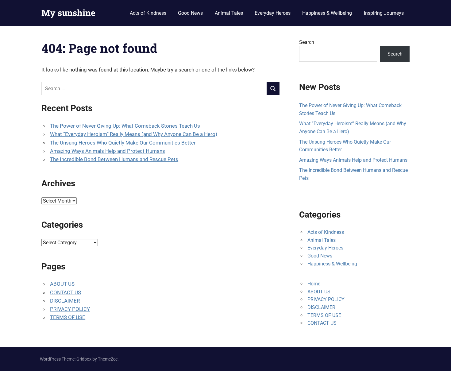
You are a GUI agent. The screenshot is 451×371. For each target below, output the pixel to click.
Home (313, 284)
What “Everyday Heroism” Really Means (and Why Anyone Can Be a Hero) (133, 134)
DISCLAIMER (65, 301)
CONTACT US (65, 292)
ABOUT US (62, 284)
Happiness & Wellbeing (327, 13)
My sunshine (68, 12)
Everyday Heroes (273, 13)
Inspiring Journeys (384, 13)
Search (306, 42)
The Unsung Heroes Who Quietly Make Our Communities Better (123, 143)
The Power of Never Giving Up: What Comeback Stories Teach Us (125, 126)
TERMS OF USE (67, 317)
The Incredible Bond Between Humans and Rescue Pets (114, 159)
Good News (190, 13)
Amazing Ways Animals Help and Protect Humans (107, 151)
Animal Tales (229, 13)
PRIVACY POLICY (70, 309)
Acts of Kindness (148, 13)
